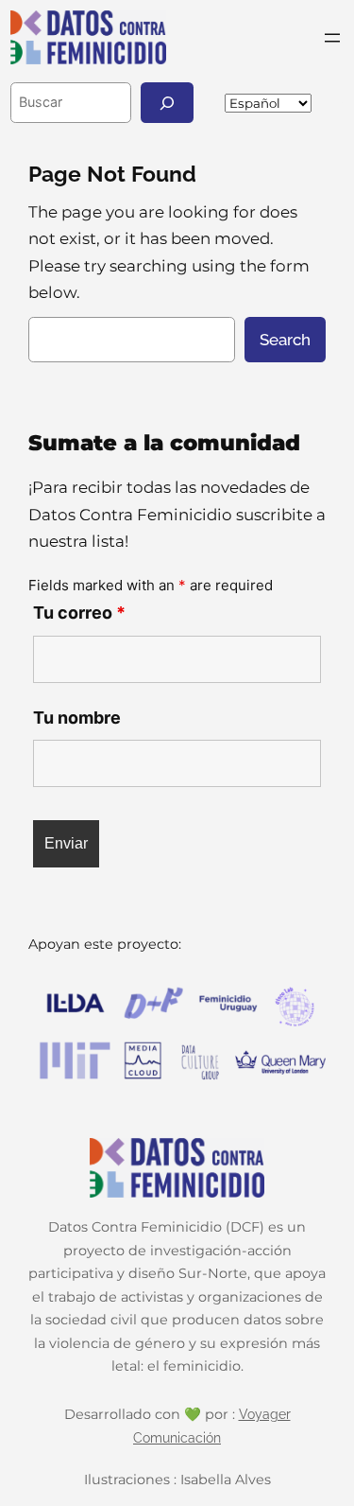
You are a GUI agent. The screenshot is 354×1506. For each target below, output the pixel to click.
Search (285, 339)
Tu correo (79, 612)
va (343, 102)
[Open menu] (332, 37)
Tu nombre (77, 717)
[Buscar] (167, 102)
